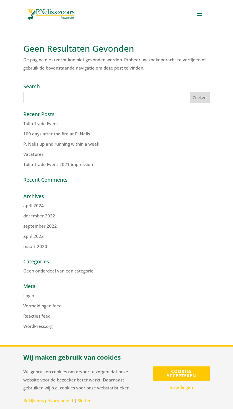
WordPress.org (38, 326)
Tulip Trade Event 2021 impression (58, 164)
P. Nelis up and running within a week (61, 144)
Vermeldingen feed (42, 306)
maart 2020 (35, 246)
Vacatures (33, 154)
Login (28, 295)
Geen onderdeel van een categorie (58, 271)
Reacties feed (37, 316)
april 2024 (33, 205)
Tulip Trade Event (40, 123)
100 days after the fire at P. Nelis (56, 134)
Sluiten (84, 400)
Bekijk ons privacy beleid (48, 400)
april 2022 (33, 236)
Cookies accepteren (181, 373)
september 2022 (40, 226)
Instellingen (181, 387)
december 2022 (39, 216)
